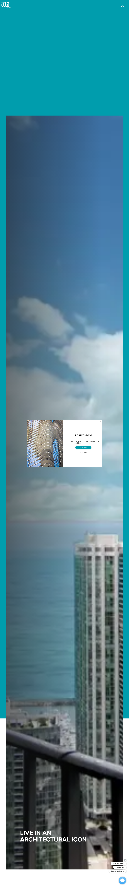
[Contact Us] (122, 5)
